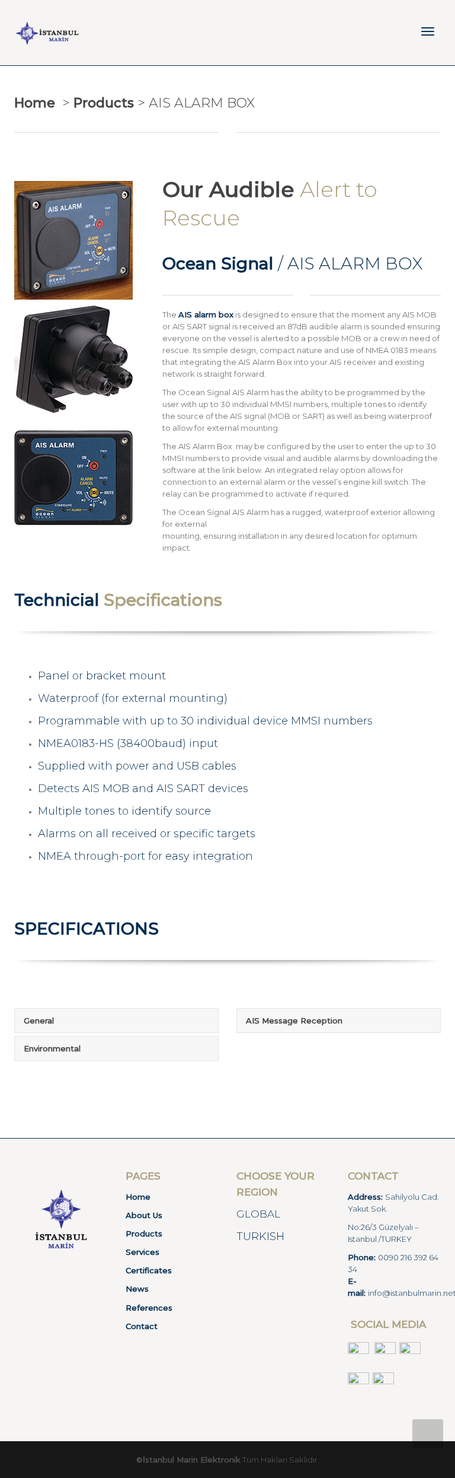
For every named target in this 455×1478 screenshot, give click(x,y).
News (137, 1288)
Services (142, 1252)
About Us (144, 1215)
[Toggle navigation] (428, 31)
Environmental (52, 1048)
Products (144, 1233)
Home (34, 103)
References (149, 1307)
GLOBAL (258, 1214)
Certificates (149, 1270)
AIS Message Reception (294, 1020)
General (39, 1020)
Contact (142, 1326)
